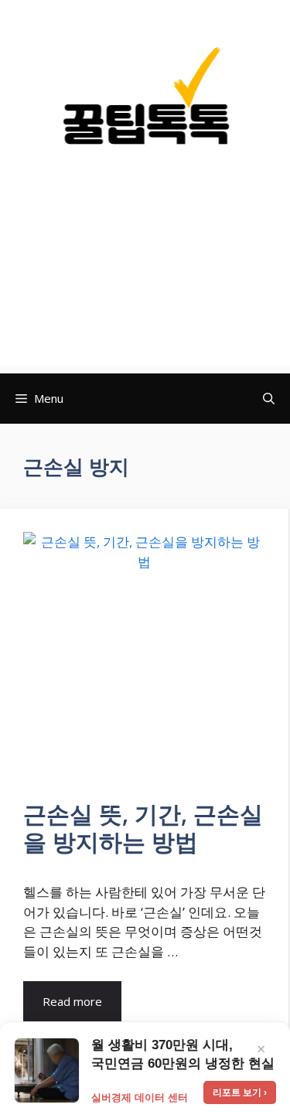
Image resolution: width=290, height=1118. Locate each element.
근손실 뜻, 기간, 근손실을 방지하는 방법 (143, 827)
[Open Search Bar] (268, 398)
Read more (72, 1001)
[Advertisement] (145, 276)
